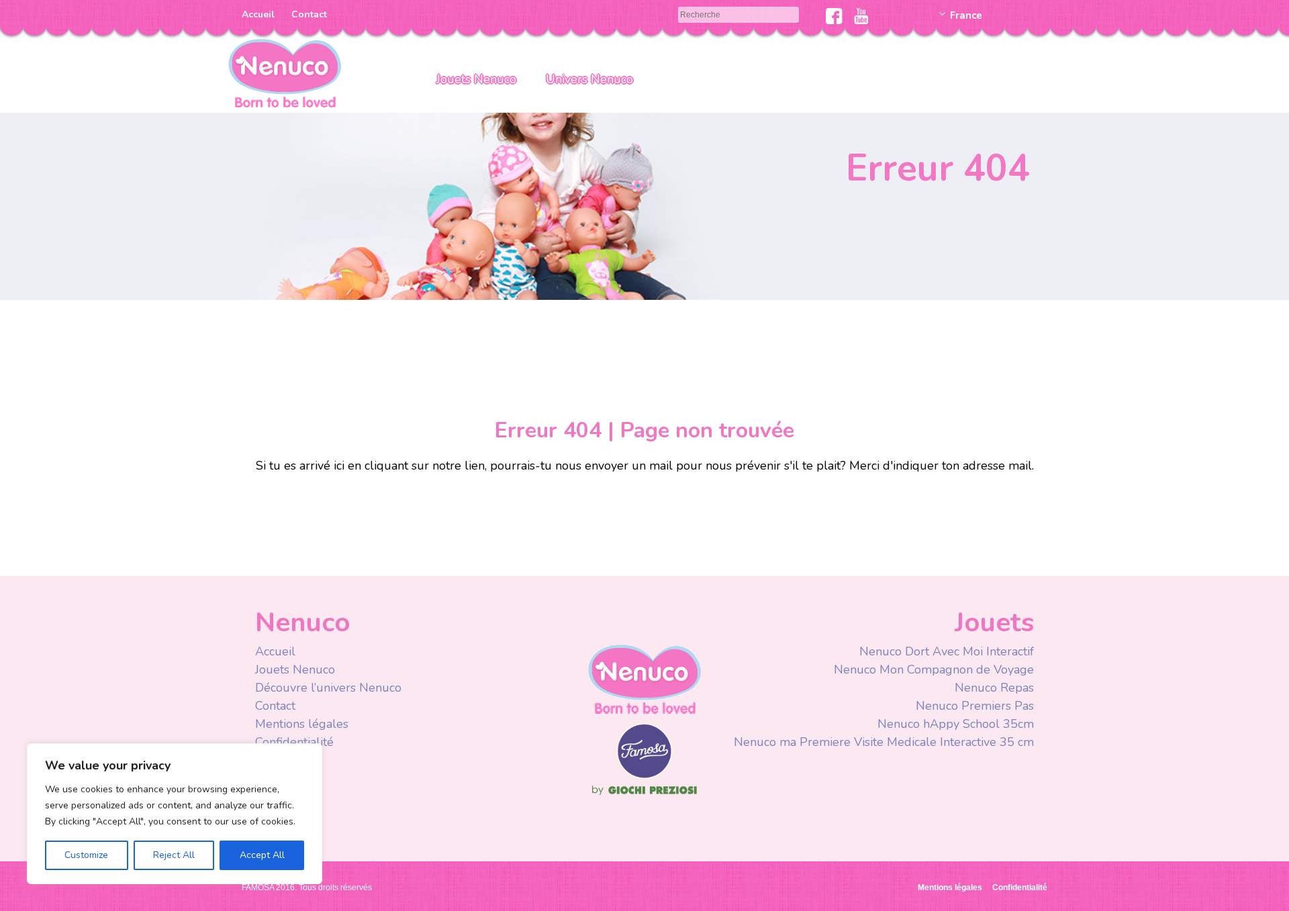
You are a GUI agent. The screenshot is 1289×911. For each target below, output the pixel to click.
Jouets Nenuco (476, 79)
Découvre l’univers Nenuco (328, 688)
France (966, 15)
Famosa (644, 775)
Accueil (258, 14)
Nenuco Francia (284, 72)
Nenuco (644, 678)
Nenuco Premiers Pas (975, 706)
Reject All (174, 855)
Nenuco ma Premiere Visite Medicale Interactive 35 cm (884, 742)
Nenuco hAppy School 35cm (955, 724)
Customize (86, 855)
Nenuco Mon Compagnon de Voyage (934, 669)
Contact (309, 14)
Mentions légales (301, 724)
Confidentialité (294, 742)
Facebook (834, 16)
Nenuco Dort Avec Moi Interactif (946, 651)
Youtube (861, 16)
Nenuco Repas (994, 688)
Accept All (262, 855)
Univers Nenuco (589, 79)
